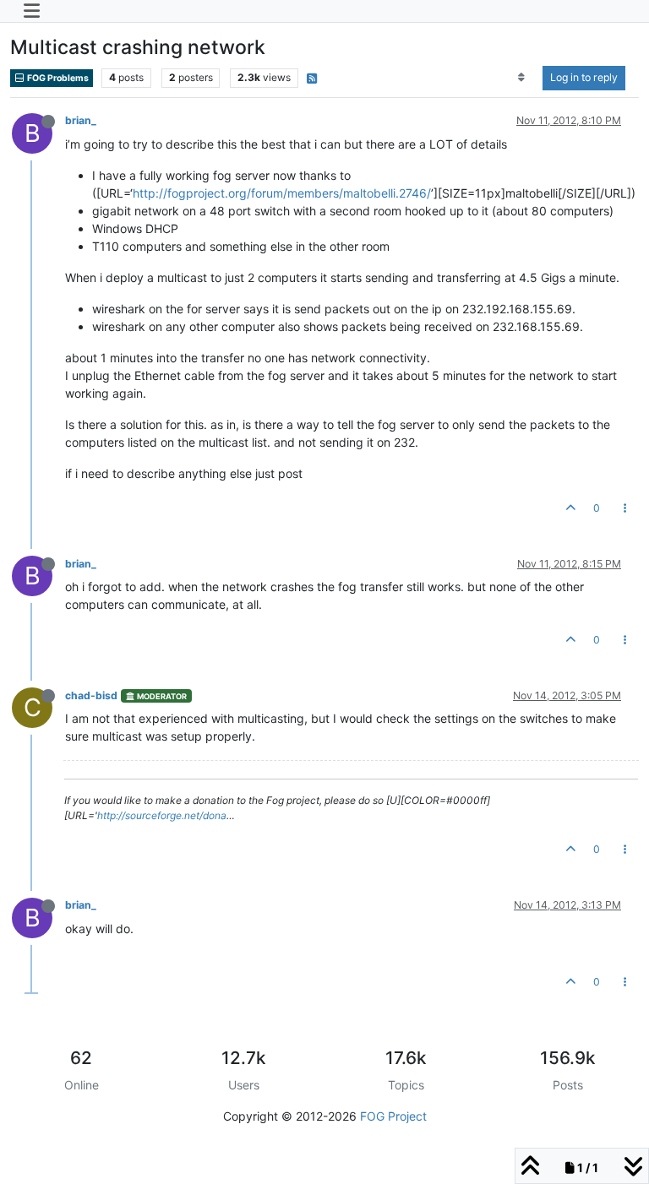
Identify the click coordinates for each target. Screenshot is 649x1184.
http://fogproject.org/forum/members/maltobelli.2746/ (282, 193)
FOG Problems (57, 78)
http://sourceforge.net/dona (161, 815)
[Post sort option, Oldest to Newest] (522, 78)
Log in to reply (584, 77)
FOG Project (393, 1116)
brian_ (80, 120)
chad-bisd (91, 695)
